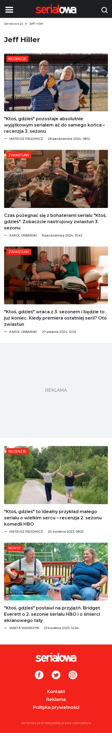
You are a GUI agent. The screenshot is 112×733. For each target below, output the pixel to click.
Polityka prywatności (56, 707)
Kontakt (56, 691)
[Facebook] (39, 675)
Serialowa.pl (13, 23)
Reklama (56, 699)
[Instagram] (72, 675)
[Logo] (56, 657)
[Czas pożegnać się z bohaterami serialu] (56, 179)
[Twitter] (56, 675)
